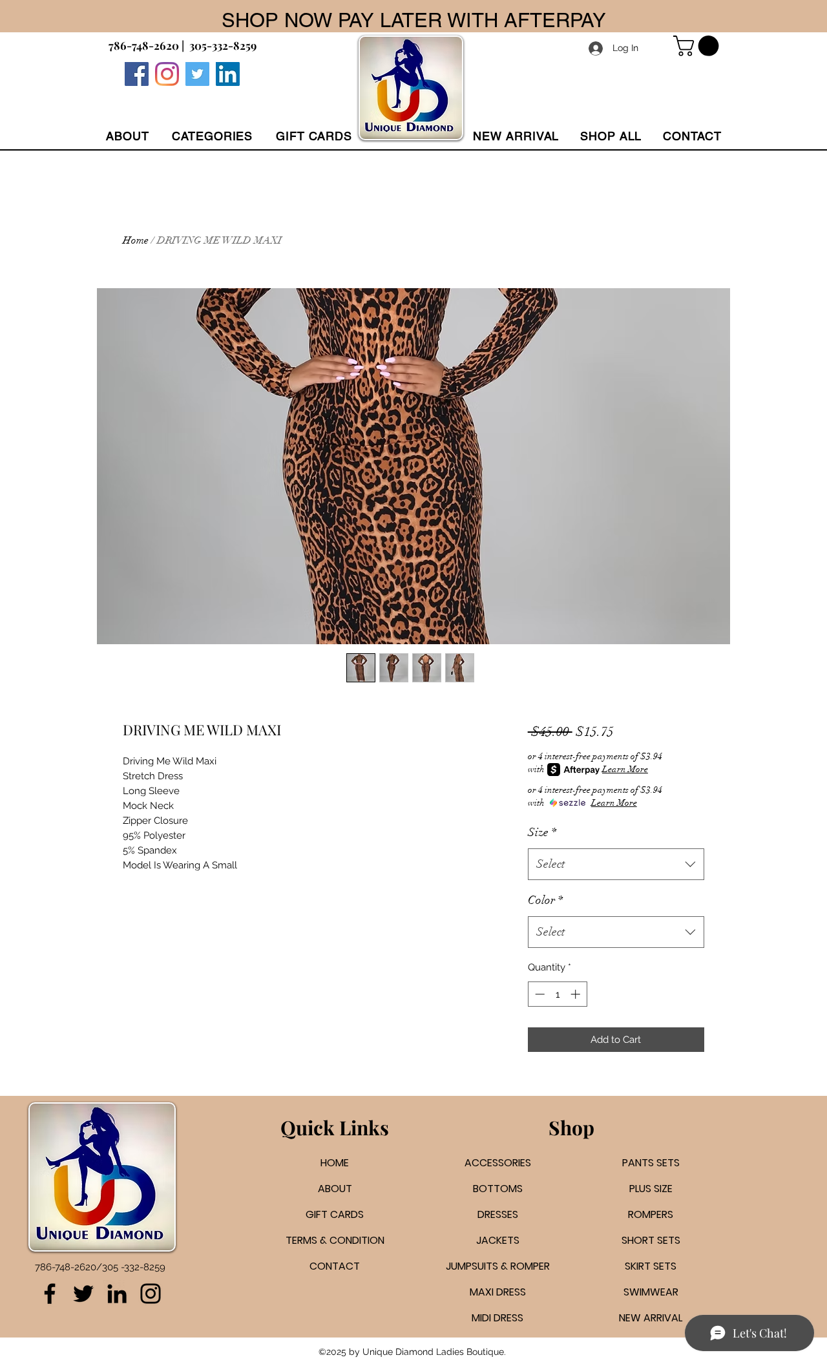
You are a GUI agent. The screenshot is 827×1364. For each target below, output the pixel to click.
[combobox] (616, 864)
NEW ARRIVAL (650, 1317)
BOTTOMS (498, 1188)
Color (545, 900)
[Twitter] (197, 74)
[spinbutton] (557, 994)
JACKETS (497, 1240)
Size (542, 832)
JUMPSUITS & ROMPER (498, 1266)
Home (136, 240)
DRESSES (497, 1214)
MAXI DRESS (498, 1292)
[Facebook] (137, 74)
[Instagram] (167, 74)
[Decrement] (538, 994)
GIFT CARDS (335, 1214)
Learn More (625, 769)
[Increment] (576, 994)
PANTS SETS (651, 1162)
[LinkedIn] (117, 1293)
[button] (212, 136)
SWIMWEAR (650, 1292)
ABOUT (335, 1188)
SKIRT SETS (650, 1266)
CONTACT (334, 1266)
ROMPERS (650, 1214)
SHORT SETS (651, 1240)
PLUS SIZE (651, 1188)
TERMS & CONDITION (335, 1240)
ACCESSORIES (498, 1162)
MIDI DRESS (497, 1317)
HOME (334, 1162)
